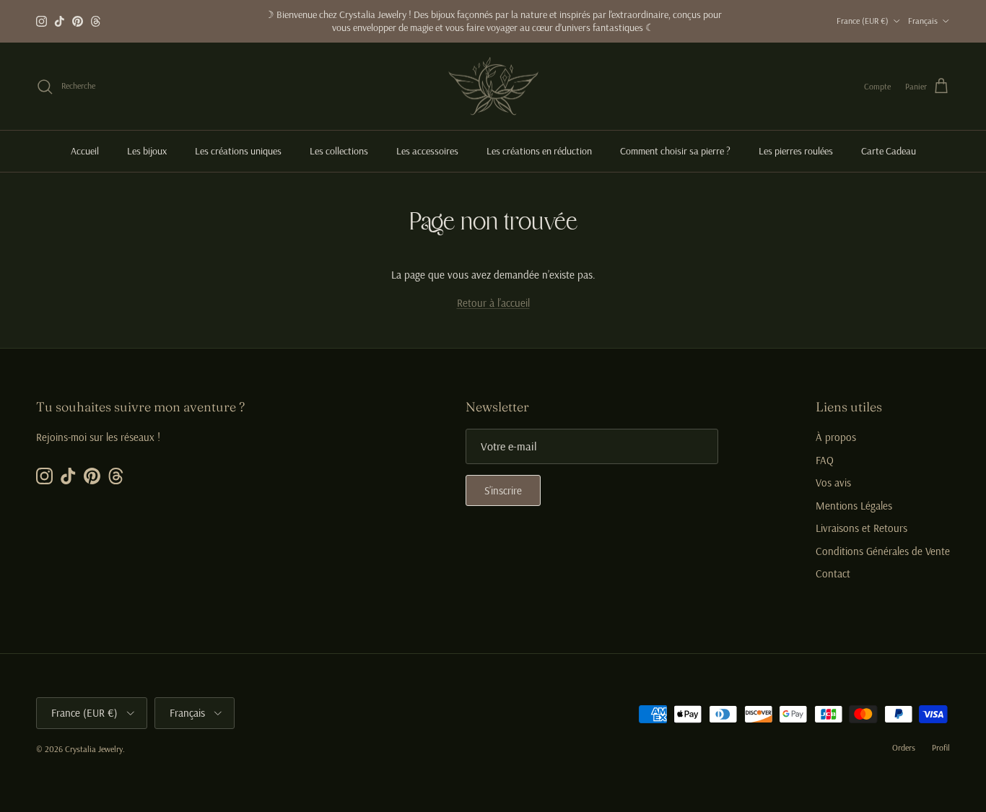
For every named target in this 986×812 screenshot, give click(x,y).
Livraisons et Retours (861, 528)
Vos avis (833, 482)
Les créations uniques (238, 150)
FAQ (825, 460)
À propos (836, 437)
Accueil (85, 150)
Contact (833, 573)
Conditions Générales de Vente (883, 551)
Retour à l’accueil (493, 303)
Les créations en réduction (539, 150)
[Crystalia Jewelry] (493, 86)
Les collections (339, 150)
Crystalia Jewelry (94, 748)
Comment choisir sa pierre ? (675, 150)
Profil (941, 747)
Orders (903, 747)
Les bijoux (147, 150)
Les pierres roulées (796, 150)
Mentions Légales (854, 505)
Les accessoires (427, 150)
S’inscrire (503, 490)
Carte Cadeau (888, 150)
